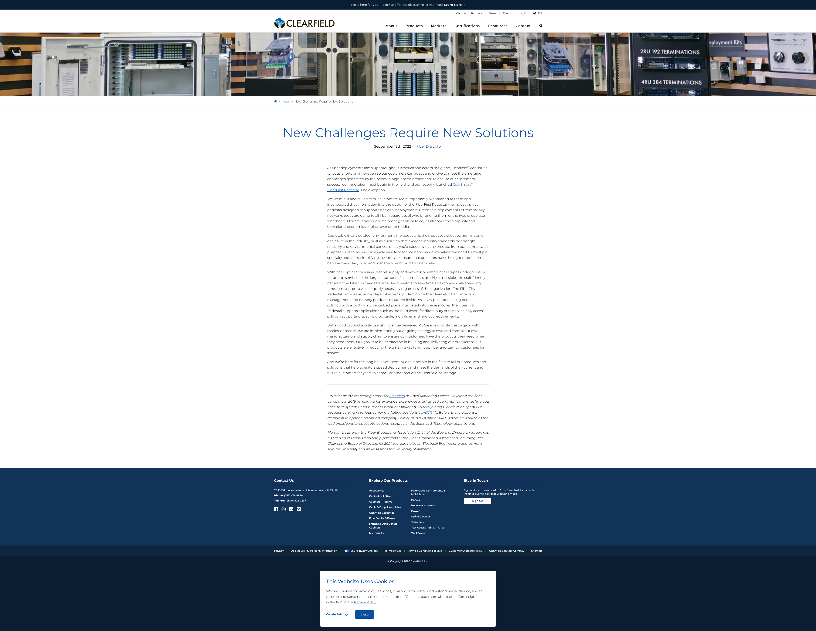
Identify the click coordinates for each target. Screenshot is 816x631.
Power (415, 511)
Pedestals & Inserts (423, 505)
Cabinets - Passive (380, 501)
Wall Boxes (418, 533)
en (540, 13)
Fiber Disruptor (429, 146)
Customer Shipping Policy (465, 550)
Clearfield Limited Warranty (506, 550)
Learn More (406, 5)
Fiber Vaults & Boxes (382, 518)
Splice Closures (421, 516)
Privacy (279, 550)
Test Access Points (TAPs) (427, 527)
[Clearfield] (275, 101)
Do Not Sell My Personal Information (314, 550)
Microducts (376, 533)
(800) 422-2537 (296, 500)
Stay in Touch (476, 481)
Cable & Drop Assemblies (385, 507)
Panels (415, 499)
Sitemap (536, 550)
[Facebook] (275, 509)
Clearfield (397, 396)
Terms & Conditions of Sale (425, 550)
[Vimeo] (298, 509)
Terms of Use (393, 550)
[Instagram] (283, 509)
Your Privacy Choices (364, 550)
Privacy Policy (365, 602)
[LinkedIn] (290, 509)
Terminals (417, 522)
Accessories (376, 490)
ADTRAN (429, 412)
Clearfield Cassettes (381, 512)
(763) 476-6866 (293, 495)
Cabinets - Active (380, 496)
